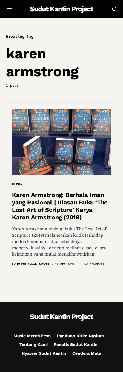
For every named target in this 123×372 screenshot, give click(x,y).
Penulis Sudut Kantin (76, 344)
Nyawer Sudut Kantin (44, 353)
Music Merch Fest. (32, 335)
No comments (94, 264)
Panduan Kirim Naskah (80, 335)
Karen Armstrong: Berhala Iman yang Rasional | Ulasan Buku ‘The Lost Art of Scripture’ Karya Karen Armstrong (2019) (60, 206)
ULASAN (17, 184)
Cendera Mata (86, 353)
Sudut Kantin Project (61, 9)
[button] (9, 9)
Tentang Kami (33, 344)
